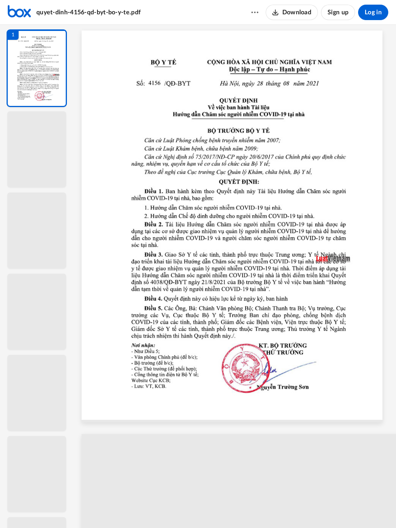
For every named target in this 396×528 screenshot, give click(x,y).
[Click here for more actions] (255, 12)
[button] (37, 68)
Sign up (338, 12)
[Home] (19, 12)
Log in (373, 12)
